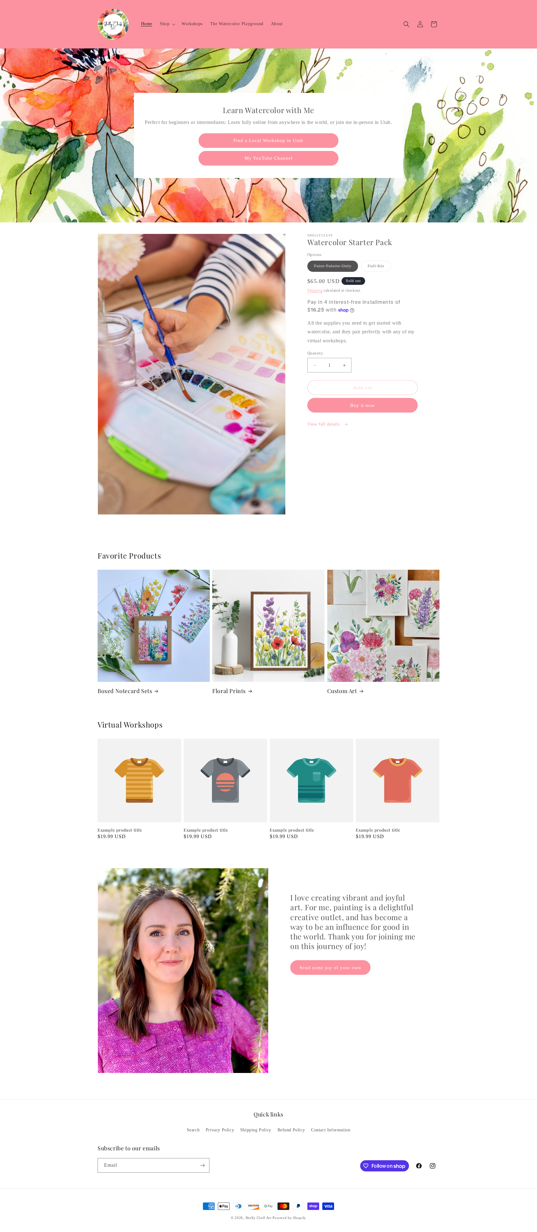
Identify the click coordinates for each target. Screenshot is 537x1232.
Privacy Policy (220, 1130)
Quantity (315, 353)
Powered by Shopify (289, 1218)
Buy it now (362, 405)
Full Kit (379, 267)
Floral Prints (229, 691)
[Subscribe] (202, 1165)
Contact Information (330, 1130)
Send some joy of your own (330, 967)
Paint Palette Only (336, 267)
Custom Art (342, 691)
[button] (167, 23)
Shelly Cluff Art (259, 1218)
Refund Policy (291, 1130)
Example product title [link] (120, 830)
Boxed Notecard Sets (125, 691)
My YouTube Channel (268, 158)
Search (193, 1130)
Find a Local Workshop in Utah (268, 140)
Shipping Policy (255, 1130)
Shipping (315, 290)
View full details (324, 424)
